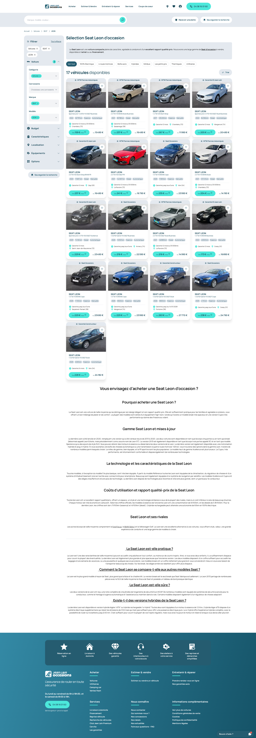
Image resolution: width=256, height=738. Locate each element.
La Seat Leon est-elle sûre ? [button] (149, 585)
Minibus (147, 64)
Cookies (176, 716)
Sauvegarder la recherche (218, 20)
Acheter (72, 6)
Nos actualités (137, 723)
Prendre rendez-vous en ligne (185, 680)
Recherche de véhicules (100, 720)
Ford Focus (117, 526)
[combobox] (44, 76)
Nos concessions (139, 716)
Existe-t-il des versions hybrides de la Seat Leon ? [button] (149, 600)
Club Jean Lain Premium (100, 723)
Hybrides (135, 64)
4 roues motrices (106, 64)
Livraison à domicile (99, 710)
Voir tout (71, 64)
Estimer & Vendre (89, 6)
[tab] (149, 548)
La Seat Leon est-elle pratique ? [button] (149, 548)
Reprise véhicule (97, 716)
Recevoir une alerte (187, 20)
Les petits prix (161, 64)
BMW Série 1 (129, 526)
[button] (125, 548)
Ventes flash (95, 690)
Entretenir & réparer (111, 6)
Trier (227, 72)
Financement (96, 713)
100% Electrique (87, 64)
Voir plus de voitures (181, 710)
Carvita (93, 726)
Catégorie (33, 69)
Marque (32, 97)
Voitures (93, 680)
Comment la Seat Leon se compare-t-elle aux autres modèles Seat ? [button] (149, 569)
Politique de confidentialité (184, 720)
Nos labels (136, 720)
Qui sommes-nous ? (140, 713)
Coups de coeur (146, 6)
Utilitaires (190, 64)
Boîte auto (122, 64)
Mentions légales (180, 723)
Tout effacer (56, 41)
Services (129, 6)
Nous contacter (138, 710)
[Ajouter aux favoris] (102, 86)
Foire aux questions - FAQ (142, 726)
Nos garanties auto (181, 684)
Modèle (32, 111)
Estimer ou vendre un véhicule (145, 680)
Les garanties (96, 730)
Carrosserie (34, 84)
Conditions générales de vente (186, 713)
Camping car (95, 687)
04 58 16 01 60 (201, 6)
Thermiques (177, 64)
